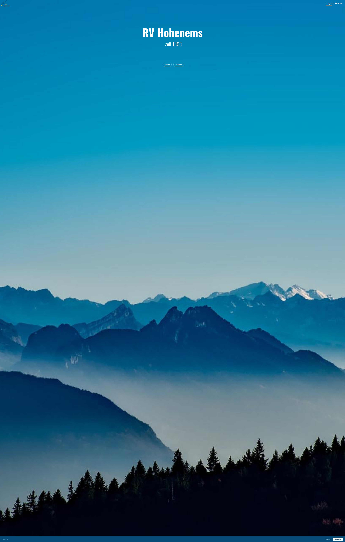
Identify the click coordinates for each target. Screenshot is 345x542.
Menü (339, 3)
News (167, 65)
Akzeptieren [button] (337, 539)
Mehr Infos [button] (6, 539)
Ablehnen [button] (328, 539)
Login (329, 3)
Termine (178, 65)
